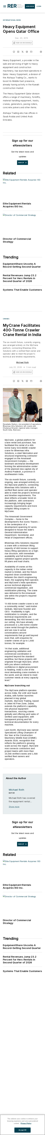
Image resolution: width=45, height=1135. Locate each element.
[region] (22, 1125)
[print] (41, 52)
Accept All (22, 1130)
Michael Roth (22, 362)
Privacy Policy (26, 1123)
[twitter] (22, 52)
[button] (4, 6)
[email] (31, 52)
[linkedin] (18, 52)
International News (12, 20)
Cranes (6, 319)
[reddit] (27, 52)
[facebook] (14, 52)
